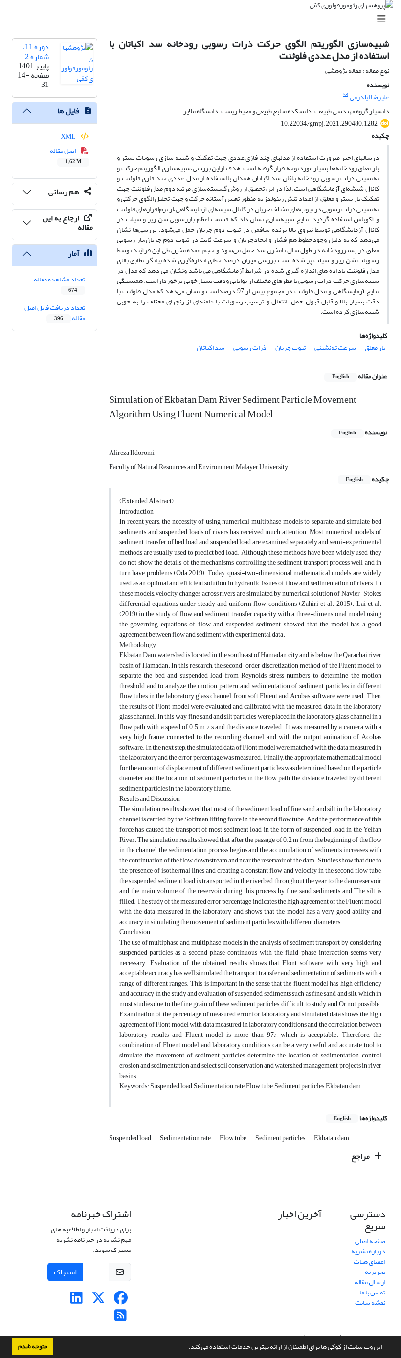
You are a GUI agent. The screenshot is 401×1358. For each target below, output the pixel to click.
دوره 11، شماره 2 (36, 52)
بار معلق (375, 347)
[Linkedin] (76, 1300)
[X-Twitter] (98, 1300)
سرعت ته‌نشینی (335, 347)
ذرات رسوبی (250, 347)
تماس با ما (372, 1292)
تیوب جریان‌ (290, 347)
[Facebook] (120, 1300)
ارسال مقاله (370, 1282)
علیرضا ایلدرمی (369, 97)
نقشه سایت (370, 1302)
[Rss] (120, 1318)
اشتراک (65, 1272)
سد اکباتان (210, 347)
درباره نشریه (368, 1251)
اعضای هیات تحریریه (369, 1266)
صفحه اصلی (370, 1241)
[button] (185, 1347)
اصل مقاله (66, 155)
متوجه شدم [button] (32, 1346)
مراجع (361, 1156)
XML (69, 136)
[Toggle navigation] (203, 19)
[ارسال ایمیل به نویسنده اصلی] (345, 95)
